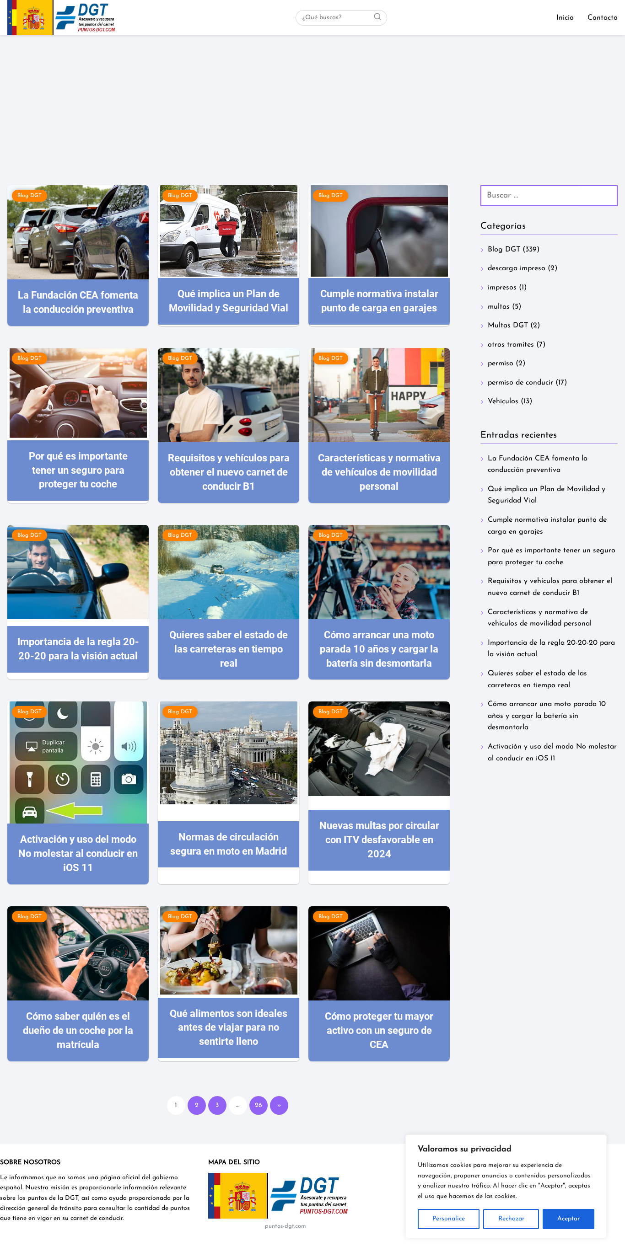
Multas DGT (508, 325)
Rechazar (511, 1218)
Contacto (602, 17)
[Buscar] (377, 17)
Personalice (448, 1218)
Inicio (565, 17)
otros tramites (511, 344)
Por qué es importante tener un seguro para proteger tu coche (551, 556)
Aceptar (568, 1218)
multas (499, 306)
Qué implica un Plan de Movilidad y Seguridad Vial (546, 495)
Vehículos (503, 401)
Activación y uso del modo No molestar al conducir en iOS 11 (552, 752)
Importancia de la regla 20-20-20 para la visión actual (551, 648)
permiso (500, 363)
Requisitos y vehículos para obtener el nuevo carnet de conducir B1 (550, 587)
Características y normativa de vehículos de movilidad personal (540, 618)
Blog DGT (504, 249)
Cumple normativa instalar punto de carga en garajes (547, 525)
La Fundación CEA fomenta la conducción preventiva (537, 464)
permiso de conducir (520, 382)
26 (258, 1105)
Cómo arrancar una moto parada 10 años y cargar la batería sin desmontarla (547, 716)
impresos (502, 287)
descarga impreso (516, 268)
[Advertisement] (312, 104)
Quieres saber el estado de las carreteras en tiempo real (537, 679)
